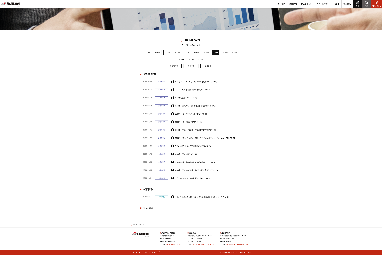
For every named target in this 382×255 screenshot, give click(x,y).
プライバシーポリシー (150, 252)
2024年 (167, 53)
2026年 (148, 53)
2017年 (234, 53)
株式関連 (208, 66)
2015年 (191, 59)
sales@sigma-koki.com (174, 244)
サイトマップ (135, 252)
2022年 (187, 53)
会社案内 (281, 4)
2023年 (177, 53)
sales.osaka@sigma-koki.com (204, 244)
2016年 (181, 59)
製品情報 (304, 4)
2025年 (157, 53)
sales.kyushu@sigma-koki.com (236, 244)
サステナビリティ (322, 4)
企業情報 (191, 66)
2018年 (225, 53)
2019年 (215, 53)
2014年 (200, 59)
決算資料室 (174, 66)
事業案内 (293, 4)
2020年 (206, 53)
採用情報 (347, 4)
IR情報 (337, 4)
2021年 (196, 53)
